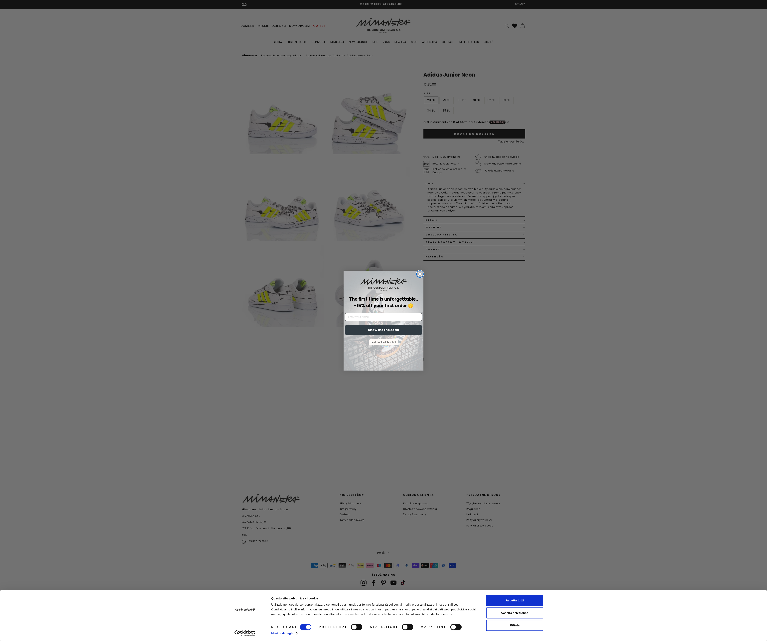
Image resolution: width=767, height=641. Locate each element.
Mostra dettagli (282, 633)
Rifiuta (515, 625)
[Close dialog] (419, 274)
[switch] (356, 627)
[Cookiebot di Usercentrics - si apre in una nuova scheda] (244, 633)
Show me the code (383, 330)
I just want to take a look (383, 342)
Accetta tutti (515, 600)
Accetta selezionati (515, 613)
